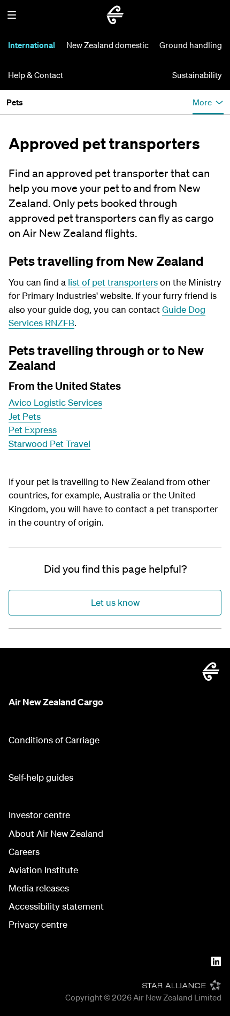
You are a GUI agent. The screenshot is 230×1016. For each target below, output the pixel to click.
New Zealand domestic (107, 45)
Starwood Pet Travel (49, 443)
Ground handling (190, 45)
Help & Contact (35, 75)
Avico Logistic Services (55, 402)
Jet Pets (25, 416)
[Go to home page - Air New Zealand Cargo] (115, 15)
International (31, 45)
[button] (11, 15)
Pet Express (33, 429)
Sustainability (197, 75)
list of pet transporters (113, 282)
